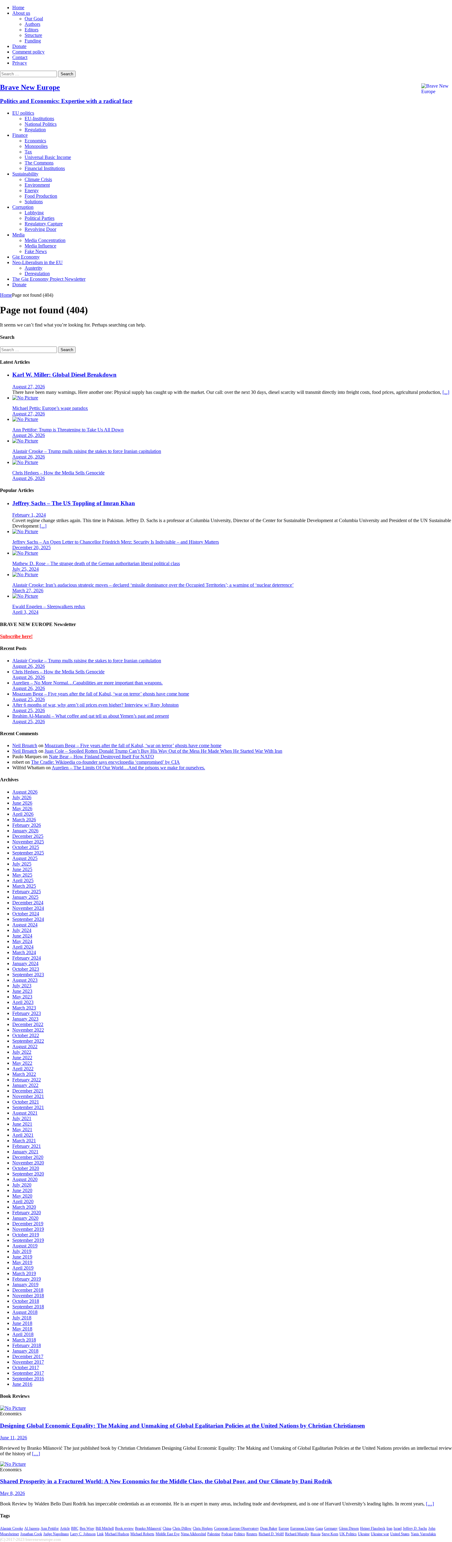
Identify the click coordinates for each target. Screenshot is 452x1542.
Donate (19, 46)
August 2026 (25, 792)
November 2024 (28, 908)
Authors (32, 24)
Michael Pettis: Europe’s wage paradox (50, 408)
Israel (398, 1528)
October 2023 (25, 969)
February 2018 (26, 1345)
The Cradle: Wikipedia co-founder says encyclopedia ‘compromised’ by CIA (105, 762)
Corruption (23, 207)
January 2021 (25, 1151)
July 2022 (21, 1052)
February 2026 (26, 825)
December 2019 (27, 1223)
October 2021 (25, 1101)
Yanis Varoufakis (423, 1534)
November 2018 (28, 1295)
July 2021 (21, 1118)
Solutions (34, 201)
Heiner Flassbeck (372, 1528)
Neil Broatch (24, 745)
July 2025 (21, 863)
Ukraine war (380, 1534)
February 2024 (26, 958)
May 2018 (22, 1328)
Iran (389, 1528)
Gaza (319, 1528)
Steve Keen (330, 1534)
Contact (19, 57)
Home (18, 7)
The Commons (39, 162)
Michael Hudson (117, 1534)
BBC (74, 1528)
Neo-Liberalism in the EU (37, 262)
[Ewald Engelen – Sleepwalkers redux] (25, 596)
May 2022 (22, 1063)
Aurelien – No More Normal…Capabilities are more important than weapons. (87, 682)
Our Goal (34, 18)
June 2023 (22, 991)
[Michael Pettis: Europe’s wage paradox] (25, 397)
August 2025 (25, 858)
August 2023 (25, 980)
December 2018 (27, 1290)
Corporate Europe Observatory (236, 1528)
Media (18, 234)
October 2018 (25, 1301)
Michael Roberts (142, 1534)
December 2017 (27, 1356)
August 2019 (25, 1245)
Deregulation (37, 273)
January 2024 (25, 963)
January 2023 (25, 1018)
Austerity (33, 268)
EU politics (23, 113)
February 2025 (26, 891)
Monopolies (36, 146)
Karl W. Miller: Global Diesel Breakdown (64, 374)
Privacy (19, 62)
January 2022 (25, 1085)
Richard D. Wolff (271, 1534)
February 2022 (26, 1079)
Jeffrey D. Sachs (415, 1528)
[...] (445, 392)
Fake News (36, 251)
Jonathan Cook (31, 1534)
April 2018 (23, 1334)
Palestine (213, 1534)
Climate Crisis (38, 179)
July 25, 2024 (25, 569)
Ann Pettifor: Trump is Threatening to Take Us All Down (68, 429)
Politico (239, 1534)
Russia (315, 1534)
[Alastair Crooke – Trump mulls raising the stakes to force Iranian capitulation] (25, 440)
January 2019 (25, 1284)
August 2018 (25, 1312)
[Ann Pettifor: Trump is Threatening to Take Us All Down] (25, 419)
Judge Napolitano (56, 1534)
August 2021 (25, 1113)
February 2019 (26, 1279)
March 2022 (24, 1074)
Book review (124, 1528)
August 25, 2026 (28, 699)
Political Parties (39, 218)
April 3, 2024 (25, 612)
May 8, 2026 (12, 1493)
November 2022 (28, 1030)
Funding (33, 40)
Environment (37, 185)
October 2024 (25, 913)
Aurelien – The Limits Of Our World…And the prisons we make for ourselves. (128, 767)
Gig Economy (26, 257)
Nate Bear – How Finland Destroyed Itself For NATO (101, 756)
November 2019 (28, 1229)
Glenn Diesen (349, 1528)
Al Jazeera (31, 1528)
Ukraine (364, 1534)
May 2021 (22, 1129)
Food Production (41, 196)
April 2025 (23, 880)
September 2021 (28, 1107)
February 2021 (26, 1146)
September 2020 (28, 1173)
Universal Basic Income (48, 157)
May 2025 (22, 875)
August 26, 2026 (28, 435)
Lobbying (34, 212)
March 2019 (24, 1273)
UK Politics (348, 1534)
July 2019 (21, 1251)
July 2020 (21, 1184)
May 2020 (22, 1196)
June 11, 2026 (13, 1437)
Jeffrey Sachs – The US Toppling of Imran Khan (73, 503)
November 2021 (28, 1096)
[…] (36, 1453)
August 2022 (25, 1046)
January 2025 (25, 897)
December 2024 (27, 902)
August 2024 (25, 924)
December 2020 (27, 1157)
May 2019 (22, 1262)
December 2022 (27, 1024)
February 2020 (26, 1212)
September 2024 (28, 919)
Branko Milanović (148, 1528)
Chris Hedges (203, 1528)
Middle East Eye (168, 1534)
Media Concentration (45, 240)
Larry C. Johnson (83, 1534)
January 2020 (25, 1218)
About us (21, 13)
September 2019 (28, 1240)
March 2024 (24, 952)
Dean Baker (268, 1528)
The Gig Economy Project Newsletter (48, 279)
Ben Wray (87, 1528)
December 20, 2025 (31, 547)
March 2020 (24, 1207)
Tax (28, 151)
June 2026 (22, 803)
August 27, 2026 (28, 386)
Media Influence (40, 245)
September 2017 (28, 1373)
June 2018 (22, 1323)
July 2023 (21, 985)
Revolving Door (40, 229)
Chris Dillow (182, 1528)
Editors (31, 29)
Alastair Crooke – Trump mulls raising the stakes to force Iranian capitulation (86, 451)
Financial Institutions (45, 168)
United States (400, 1534)
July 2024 (21, 930)
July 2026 (21, 797)
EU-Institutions (39, 118)
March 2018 (24, 1339)
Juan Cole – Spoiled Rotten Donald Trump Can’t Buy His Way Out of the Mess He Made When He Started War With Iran (163, 751)
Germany (331, 1528)
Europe (284, 1528)
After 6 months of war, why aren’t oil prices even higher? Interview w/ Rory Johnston (95, 705)
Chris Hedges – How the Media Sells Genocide (58, 472)
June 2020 (22, 1190)
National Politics (41, 124)
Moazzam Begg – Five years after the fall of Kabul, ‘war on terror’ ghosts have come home (100, 693)
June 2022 (22, 1057)
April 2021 (23, 1135)
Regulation (35, 129)
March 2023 (24, 1007)
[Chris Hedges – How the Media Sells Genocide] (25, 462)
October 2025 (25, 847)
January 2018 (25, 1351)
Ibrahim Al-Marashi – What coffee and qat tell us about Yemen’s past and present (90, 716)
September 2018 (28, 1306)
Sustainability (25, 173)
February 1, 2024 (29, 514)
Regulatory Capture (44, 223)
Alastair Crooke (11, 1528)
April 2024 (23, 946)
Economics (35, 140)
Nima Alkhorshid (193, 1534)
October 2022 (25, 1035)
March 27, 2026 (27, 590)
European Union (302, 1528)
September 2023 (28, 974)
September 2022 (28, 1041)
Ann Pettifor (50, 1528)
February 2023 (26, 1013)
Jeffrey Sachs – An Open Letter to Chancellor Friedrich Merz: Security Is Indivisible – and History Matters (115, 542)
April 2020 (23, 1201)
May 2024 (22, 941)
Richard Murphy (297, 1534)
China (167, 1528)
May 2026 (22, 808)
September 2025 (28, 852)
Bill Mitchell (105, 1528)
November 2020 (28, 1162)
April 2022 (23, 1068)
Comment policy (28, 51)
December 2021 (27, 1090)
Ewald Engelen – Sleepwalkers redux (48, 606)
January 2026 (25, 830)
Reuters (251, 1534)
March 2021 (24, 1140)
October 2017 (25, 1367)
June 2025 (22, 869)
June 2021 (22, 1124)
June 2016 (22, 1384)
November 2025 (28, 841)
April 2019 (23, 1267)
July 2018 (21, 1317)
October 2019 (25, 1234)
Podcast (227, 1534)
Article (65, 1528)
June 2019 (22, 1256)
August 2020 (25, 1179)
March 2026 (24, 819)
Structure (33, 35)
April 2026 (23, 814)
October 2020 (25, 1168)
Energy (32, 190)
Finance (20, 135)
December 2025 (27, 836)
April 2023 (23, 1002)
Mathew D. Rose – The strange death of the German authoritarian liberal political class (96, 563)
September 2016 (28, 1378)
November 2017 (28, 1362)
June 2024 (22, 935)
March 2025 (24, 886)
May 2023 (22, 996)
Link (100, 1534)
